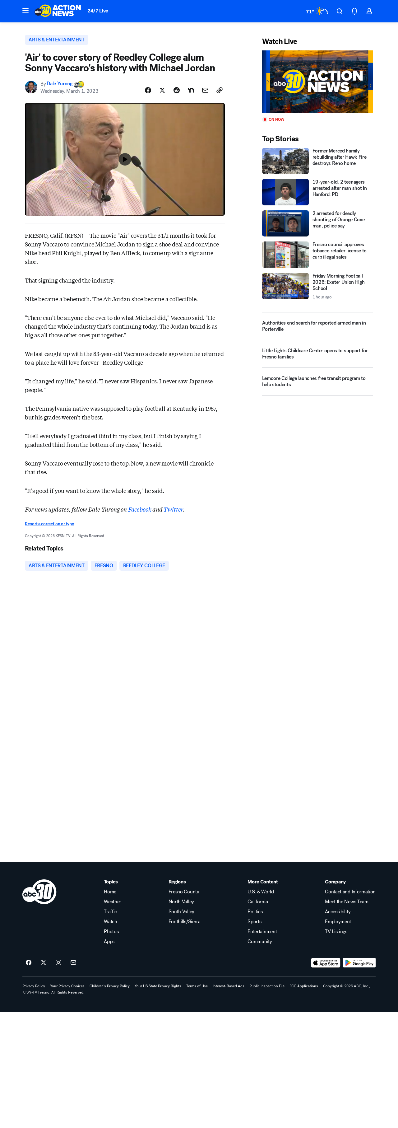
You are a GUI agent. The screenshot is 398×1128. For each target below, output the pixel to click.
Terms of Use (197, 986)
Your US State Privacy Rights (158, 986)
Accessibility (337, 911)
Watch (110, 921)
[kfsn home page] (39, 891)
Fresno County (184, 891)
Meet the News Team (346, 901)
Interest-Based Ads (228, 986)
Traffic (110, 911)
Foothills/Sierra (185, 921)
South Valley (181, 911)
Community (260, 941)
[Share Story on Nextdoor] (191, 90)
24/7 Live (97, 10)
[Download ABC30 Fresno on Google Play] (359, 963)
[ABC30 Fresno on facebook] (28, 963)
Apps (109, 941)
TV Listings (336, 931)
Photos (111, 931)
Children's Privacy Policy (110, 986)
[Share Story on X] (162, 90)
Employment (338, 921)
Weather (112, 901)
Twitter (173, 509)
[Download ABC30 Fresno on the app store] (326, 963)
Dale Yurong (59, 84)
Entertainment (262, 931)
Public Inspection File (267, 986)
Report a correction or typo (49, 524)
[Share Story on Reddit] (176, 90)
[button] (25, 10)
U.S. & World (261, 891)
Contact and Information (350, 891)
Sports (254, 921)
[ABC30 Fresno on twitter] (43, 963)
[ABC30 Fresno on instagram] (58, 963)
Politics (255, 911)
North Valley (181, 901)
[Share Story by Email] (205, 90)
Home (110, 891)
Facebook (139, 509)
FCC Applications (303, 986)
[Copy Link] (219, 90)
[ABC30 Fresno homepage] (58, 11)
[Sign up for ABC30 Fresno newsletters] (73, 963)
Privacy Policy (33, 986)
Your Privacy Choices (67, 986)
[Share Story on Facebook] (148, 90)
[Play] (317, 81)
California (258, 901)
